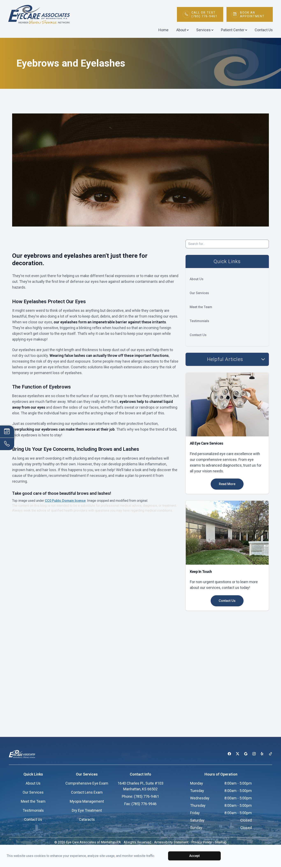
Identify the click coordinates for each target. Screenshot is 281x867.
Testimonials (199, 321)
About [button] (181, 30)
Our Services (199, 293)
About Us (196, 279)
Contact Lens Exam (87, 792)
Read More (227, 484)
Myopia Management (87, 801)
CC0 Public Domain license (65, 501)
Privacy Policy (201, 842)
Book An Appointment (252, 14)
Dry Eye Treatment (87, 810)
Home (163, 30)
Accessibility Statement (171, 842)
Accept (194, 856)
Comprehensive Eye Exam (86, 783)
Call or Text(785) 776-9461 (204, 14)
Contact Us (264, 30)
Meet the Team (201, 307)
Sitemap (221, 842)
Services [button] (203, 30)
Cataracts (87, 819)
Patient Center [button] (232, 30)
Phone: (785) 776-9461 (140, 796)
